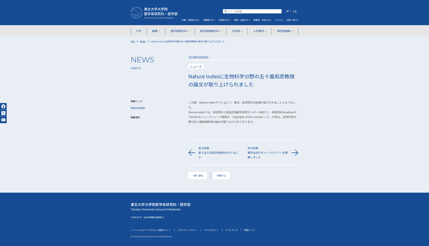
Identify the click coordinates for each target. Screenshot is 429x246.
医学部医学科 (179, 31)
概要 (155, 31)
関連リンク (249, 230)
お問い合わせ (292, 19)
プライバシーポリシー (188, 230)
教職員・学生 (263, 19)
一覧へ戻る (197, 175)
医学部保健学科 (209, 31)
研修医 (225, 19)
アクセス (279, 19)
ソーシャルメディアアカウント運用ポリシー (151, 230)
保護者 (209, 19)
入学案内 (258, 31)
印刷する (221, 175)
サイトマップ (232, 230)
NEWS (143, 41)
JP (287, 11)
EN (295, 11)
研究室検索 (284, 31)
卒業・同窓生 (191, 19)
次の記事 (268, 152)
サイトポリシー (212, 230)
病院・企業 (242, 19)
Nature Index (138, 107)
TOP (138, 31)
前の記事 (218, 152)
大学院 (236, 31)
